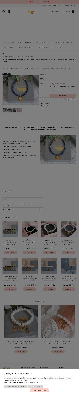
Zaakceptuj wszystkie (39, 390)
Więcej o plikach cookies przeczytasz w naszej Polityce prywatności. (21, 382)
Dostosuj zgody (35, 386)
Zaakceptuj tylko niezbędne (15, 386)
